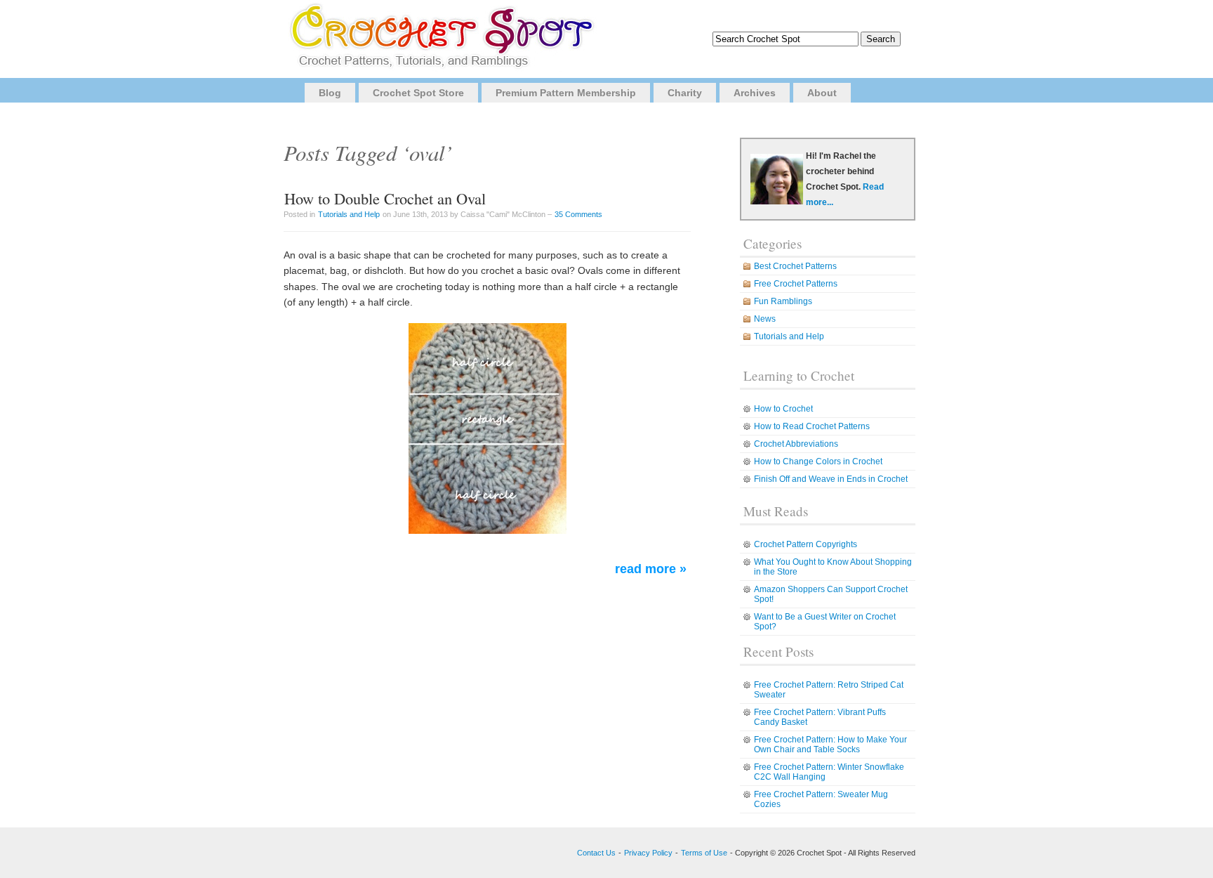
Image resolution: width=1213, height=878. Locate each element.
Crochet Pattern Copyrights (805, 544)
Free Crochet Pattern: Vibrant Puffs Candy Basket (820, 717)
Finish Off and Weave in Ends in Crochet (831, 479)
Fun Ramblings (783, 301)
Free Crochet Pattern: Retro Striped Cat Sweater (828, 690)
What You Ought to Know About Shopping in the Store (833, 567)
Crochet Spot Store (418, 92)
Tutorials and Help (349, 214)
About (822, 92)
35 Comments (578, 214)
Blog (330, 92)
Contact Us (596, 852)
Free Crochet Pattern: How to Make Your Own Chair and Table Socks (830, 744)
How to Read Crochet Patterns (812, 426)
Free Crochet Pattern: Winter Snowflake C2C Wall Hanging (829, 772)
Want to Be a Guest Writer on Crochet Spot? (825, 621)
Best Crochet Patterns (795, 266)
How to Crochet (783, 409)
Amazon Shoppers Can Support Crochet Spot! (831, 594)
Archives (755, 92)
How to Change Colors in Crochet (818, 461)
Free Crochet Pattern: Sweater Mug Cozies (821, 799)
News (765, 319)
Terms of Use (704, 852)
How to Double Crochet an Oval (385, 198)
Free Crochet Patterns (795, 284)
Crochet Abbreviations (796, 444)
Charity (685, 92)
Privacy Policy (648, 852)
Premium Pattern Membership (566, 92)
